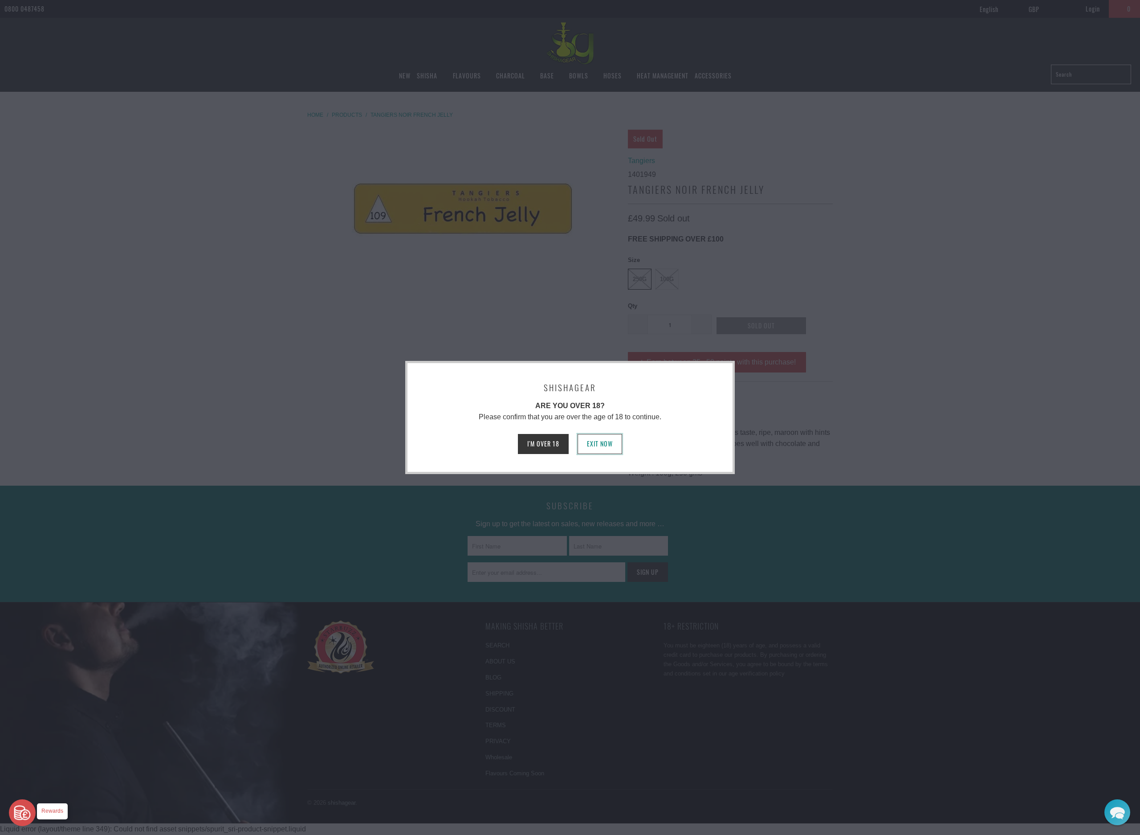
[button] (1117, 812)
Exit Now (600, 443)
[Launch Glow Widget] (22, 812)
